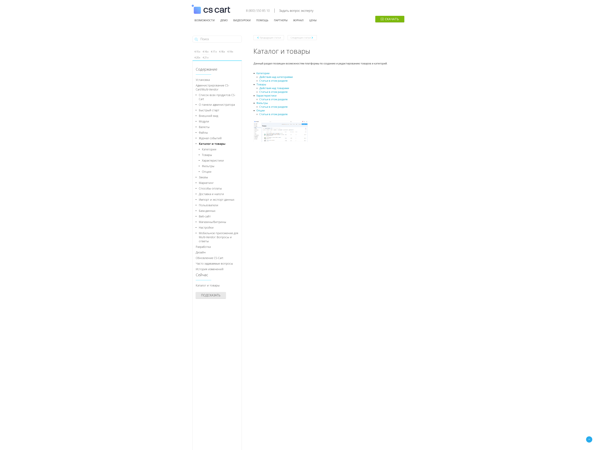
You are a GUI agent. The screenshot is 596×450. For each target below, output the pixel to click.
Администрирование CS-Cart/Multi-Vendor (212, 87)
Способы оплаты (210, 188)
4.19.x (230, 51)
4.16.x (205, 51)
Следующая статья (301, 37)
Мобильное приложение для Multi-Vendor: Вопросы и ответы (218, 237)
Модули (204, 121)
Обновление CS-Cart (209, 258)
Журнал (298, 20)
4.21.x (205, 57)
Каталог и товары (212, 144)
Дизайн (201, 252)
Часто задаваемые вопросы (214, 263)
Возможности (204, 20)
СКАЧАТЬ (392, 19)
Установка (203, 80)
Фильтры (262, 103)
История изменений (210, 269)
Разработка (203, 247)
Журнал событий (210, 138)
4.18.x (222, 51)
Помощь (262, 20)
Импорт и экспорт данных (216, 199)
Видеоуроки (242, 20)
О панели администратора (217, 104)
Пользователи (208, 205)
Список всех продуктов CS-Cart (217, 97)
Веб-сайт (205, 216)
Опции (260, 110)
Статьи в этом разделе (273, 80)
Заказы (203, 177)
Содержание (206, 69)
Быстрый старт (209, 110)
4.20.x (197, 57)
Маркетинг (206, 183)
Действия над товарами (274, 88)
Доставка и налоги (211, 194)
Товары (261, 84)
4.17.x (214, 51)
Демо (224, 20)
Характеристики (266, 95)
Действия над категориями (276, 77)
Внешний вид (208, 116)
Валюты (204, 127)
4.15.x (197, 51)
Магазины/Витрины (212, 222)
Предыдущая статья (270, 37)
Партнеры (281, 20)
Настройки (206, 227)
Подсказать (210, 295)
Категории (262, 73)
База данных (207, 211)
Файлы (203, 132)
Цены (313, 20)
